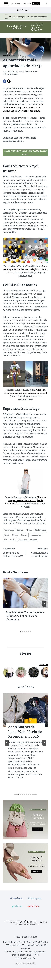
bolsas (20, 530)
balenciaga (9, 530)
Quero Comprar (23, 10)
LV (5, 540)
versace (33, 540)
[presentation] (25, 593)
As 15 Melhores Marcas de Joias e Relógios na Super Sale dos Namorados (25, 616)
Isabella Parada (12, 72)
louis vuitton (35, 535)
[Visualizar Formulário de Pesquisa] (46, 3)
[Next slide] (44, 743)
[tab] (20, 631)
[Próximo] (44, 604)
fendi (6, 535)
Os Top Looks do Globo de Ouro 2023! (13, 552)
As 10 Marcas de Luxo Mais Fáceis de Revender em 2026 (25, 732)
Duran (29, 530)
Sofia (12, 540)
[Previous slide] (7, 743)
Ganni (15, 535)
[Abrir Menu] (6, 3)
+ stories (43, 664)
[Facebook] (4, 81)
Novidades (16, 55)
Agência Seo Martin (25, 963)
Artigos (6, 55)
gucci (24, 535)
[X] (9, 81)
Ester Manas (40, 530)
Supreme (22, 540)
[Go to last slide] (7, 604)
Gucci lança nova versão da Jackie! (39, 552)
